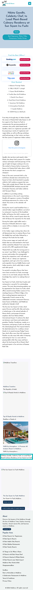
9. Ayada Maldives (16, 109)
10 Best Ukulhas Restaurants (11, 544)
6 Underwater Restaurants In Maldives (14, 575)
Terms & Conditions (8, 578)
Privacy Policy (7, 581)
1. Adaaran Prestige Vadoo (16, 85)
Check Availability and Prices (13, 508)
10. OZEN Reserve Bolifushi (16, 112)
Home (16, 32)
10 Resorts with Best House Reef (13, 554)
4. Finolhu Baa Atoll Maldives (16, 94)
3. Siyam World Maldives (16, 91)
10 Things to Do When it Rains (12, 551)
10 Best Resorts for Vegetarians (12, 536)
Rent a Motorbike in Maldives (12, 573)
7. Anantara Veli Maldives (16, 103)
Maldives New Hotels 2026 (11, 562)
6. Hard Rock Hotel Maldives (16, 100)
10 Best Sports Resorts (9, 539)
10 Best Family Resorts (10, 547)
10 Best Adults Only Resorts (11, 541)
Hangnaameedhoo (8, 565)
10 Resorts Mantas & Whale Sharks (13, 557)
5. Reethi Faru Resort (16, 97)
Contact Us (7, 529)
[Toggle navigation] (29, 3)
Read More (8, 502)
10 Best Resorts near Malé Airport (13, 560)
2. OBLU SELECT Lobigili (16, 88)
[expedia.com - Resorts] (11, 65)
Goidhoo (5, 570)
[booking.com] (11, 59)
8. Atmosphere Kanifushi (16, 106)
